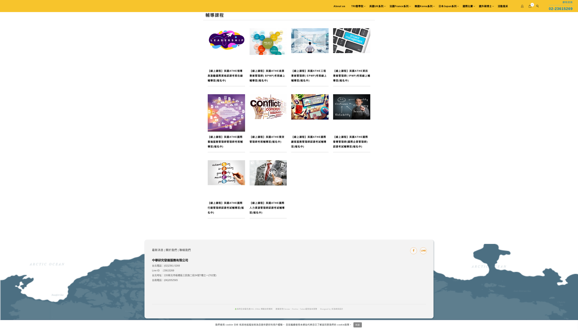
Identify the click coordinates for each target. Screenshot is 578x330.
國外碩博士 (485, 6)
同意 (357, 325)
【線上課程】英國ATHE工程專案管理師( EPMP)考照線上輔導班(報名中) (309, 76)
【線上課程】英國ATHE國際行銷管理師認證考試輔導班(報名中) (226, 208)
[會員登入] (522, 6)
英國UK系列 (376, 6)
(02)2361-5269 (172, 265)
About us (339, 6)
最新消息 (157, 250)
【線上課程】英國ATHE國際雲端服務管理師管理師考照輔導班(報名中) (225, 142)
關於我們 (171, 250)
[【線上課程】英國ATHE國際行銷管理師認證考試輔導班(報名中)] (226, 172)
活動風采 (503, 6)
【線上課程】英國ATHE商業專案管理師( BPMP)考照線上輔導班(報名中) (267, 76)
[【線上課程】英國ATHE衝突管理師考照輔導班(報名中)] (268, 106)
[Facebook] (413, 250)
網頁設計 (339, 309)
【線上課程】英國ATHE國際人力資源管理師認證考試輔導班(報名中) (267, 208)
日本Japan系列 (448, 6)
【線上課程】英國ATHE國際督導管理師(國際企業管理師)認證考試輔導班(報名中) (350, 142)
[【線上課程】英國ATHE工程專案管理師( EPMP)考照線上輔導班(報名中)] (310, 40)
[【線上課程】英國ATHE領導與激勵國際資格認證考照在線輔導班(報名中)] (226, 40)
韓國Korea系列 (424, 6)
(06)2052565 (171, 280)
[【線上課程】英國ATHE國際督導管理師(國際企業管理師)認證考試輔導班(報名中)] (351, 106)
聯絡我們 (185, 250)
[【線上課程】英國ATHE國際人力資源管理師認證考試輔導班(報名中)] (268, 172)
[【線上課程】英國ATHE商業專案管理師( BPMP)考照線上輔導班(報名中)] (268, 41)
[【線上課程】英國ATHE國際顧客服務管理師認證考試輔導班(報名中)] (310, 106)
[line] (423, 250)
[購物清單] (530, 6)
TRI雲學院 (357, 6)
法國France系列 (399, 6)
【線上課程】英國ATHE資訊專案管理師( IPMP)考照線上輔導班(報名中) (351, 76)
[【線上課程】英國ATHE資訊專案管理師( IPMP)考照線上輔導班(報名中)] (351, 40)
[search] (538, 6)
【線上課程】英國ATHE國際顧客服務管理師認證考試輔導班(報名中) (308, 142)
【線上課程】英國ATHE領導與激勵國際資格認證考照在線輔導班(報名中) (225, 76)
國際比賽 (468, 6)
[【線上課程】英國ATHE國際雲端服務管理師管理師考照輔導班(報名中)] (226, 112)
